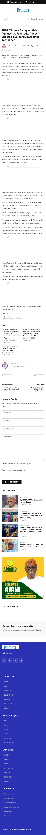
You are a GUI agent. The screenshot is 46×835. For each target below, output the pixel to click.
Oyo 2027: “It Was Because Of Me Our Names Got (31, 501)
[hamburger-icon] (5, 19)
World (6, 721)
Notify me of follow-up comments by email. (18, 464)
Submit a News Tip (10, 794)
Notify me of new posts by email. (14, 470)
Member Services (10, 798)
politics (24, 497)
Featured (24, 511)
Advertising (8, 811)
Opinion (23, 542)
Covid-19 (7, 725)
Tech (6, 734)
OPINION (7, 699)
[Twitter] (30, 2)
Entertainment (26, 525)
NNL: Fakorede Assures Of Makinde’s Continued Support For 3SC (10, 348)
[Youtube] (33, 2)
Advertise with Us (10, 803)
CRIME (6, 708)
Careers (7, 816)
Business (7, 738)
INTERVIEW (8, 704)
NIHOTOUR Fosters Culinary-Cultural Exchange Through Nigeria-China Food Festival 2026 (31, 530)
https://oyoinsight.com (18, 366)
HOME (6, 682)
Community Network (11, 807)
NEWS (6, 686)
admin (10, 46)
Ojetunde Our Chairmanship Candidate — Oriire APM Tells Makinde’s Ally (31, 515)
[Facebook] (26, 2)
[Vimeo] (21, 660)
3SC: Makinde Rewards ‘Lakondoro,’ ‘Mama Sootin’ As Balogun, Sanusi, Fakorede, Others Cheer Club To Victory (11, 334)
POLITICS (7, 691)
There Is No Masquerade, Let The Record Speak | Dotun (31, 545)
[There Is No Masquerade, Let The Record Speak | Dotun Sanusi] (10, 545)
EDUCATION (8, 695)
